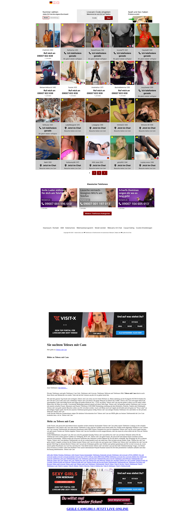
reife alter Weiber (52, 455)
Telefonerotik (100, 464)
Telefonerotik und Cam (73, 458)
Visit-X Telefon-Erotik (123, 466)
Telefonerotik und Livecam (106, 458)
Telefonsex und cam (59, 458)
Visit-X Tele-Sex (84, 466)
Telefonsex (91, 464)
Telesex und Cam (82, 464)
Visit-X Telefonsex (109, 466)
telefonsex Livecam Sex (117, 457)
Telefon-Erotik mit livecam (95, 462)
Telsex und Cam (71, 464)
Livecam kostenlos (69, 457)
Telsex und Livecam (58, 464)
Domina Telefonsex (64, 455)
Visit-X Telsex (109, 464)
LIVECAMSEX (133, 455)
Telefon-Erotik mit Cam (78, 462)
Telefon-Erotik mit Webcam (62, 462)
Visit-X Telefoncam (131, 464)
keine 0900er (105, 457)
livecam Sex (79, 457)
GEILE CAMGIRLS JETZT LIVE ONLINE (97, 509)
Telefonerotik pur (122, 462)
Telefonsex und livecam (89, 458)
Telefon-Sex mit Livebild (127, 460)
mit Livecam (123, 455)
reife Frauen (75, 455)
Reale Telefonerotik (110, 462)
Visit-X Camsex (63, 466)
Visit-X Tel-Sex (119, 464)
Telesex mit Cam (61, 350)
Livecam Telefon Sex (132, 457)
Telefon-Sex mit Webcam (97, 460)
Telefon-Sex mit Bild (112, 460)
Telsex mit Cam (58, 460)
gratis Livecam (57, 457)
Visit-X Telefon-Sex (96, 466)
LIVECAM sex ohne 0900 (92, 457)
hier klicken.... (62, 388)
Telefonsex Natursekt (99, 455)
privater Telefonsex (113, 455)
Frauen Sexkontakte (86, 455)
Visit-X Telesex (74, 466)
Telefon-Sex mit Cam (81, 460)
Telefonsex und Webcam (123, 458)
